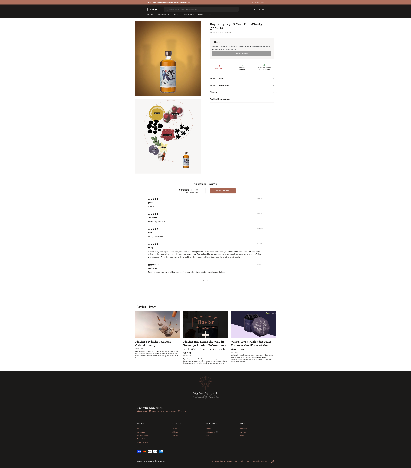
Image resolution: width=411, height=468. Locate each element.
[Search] (166, 9)
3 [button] (207, 280)
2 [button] (203, 280)
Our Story (243, 429)
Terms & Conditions (218, 461)
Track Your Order (142, 442)
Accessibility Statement (260, 461)
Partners (174, 429)
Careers (243, 432)
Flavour (213, 92)
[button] (263, 9)
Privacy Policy (232, 461)
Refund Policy (142, 439)
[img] (153, 199)
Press (242, 435)
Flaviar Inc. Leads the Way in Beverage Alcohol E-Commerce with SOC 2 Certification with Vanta (204, 347)
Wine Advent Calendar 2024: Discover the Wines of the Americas (251, 345)
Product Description (219, 85)
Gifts (176, 15)
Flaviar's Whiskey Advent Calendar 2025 (153, 343)
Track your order (259, 2)
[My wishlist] (259, 9)
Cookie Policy (244, 461)
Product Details (217, 78)
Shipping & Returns (143, 435)
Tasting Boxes (163, 15)
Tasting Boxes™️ (212, 432)
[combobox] (201, 9)
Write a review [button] (222, 191)
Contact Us (141, 432)
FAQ (252, 2)
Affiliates (175, 432)
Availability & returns (220, 99)
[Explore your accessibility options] (272, 461)
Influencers (175, 435)
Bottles (150, 15)
